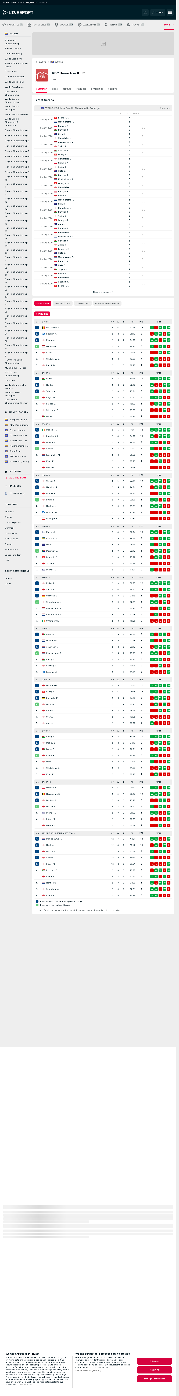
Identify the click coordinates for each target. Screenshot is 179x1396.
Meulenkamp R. (54, 608)
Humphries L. (52, 685)
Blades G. (51, 403)
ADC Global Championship (12, 374)
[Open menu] (170, 12)
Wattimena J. (52, 640)
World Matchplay (13, 53)
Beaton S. (51, 825)
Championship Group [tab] (107, 303)
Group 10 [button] (46, 782)
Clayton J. (50, 634)
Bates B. (50, 416)
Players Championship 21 (16, 259)
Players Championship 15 (16, 215)
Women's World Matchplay (13, 394)
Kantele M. (51, 532)
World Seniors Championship (12, 101)
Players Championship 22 (16, 266)
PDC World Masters (15, 76)
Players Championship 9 (17, 172)
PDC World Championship (12, 42)
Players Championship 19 (16, 244)
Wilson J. (50, 481)
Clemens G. (52, 595)
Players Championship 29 (16, 317)
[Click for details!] (103, 120)
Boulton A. (51, 333)
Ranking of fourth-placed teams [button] (58, 833)
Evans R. (50, 755)
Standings (97, 89)
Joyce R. (50, 563)
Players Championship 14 (16, 208)
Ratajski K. (51, 787)
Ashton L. (51, 448)
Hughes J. (51, 506)
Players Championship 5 (17, 151)
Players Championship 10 (16, 178)
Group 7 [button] (46, 629)
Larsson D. (51, 538)
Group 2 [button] (46, 373)
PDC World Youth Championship (14, 361)
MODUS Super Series (15, 367)
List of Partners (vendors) (88, 1370)
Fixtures (81, 89)
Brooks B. (51, 493)
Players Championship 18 (16, 237)
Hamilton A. (52, 487)
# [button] (36, 322)
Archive (112, 89)
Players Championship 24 (16, 281)
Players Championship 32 (16, 339)
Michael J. (51, 569)
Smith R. (50, 589)
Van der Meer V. (54, 614)
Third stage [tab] (83, 303)
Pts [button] (141, 322)
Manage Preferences (154, 1379)
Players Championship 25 (16, 288)
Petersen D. (52, 551)
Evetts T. (50, 499)
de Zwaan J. (52, 646)
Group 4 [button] (46, 475)
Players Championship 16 (16, 222)
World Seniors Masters (16, 114)
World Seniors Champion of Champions (12, 122)
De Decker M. (53, 327)
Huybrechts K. (53, 794)
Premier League (13, 48)
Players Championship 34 (16, 354)
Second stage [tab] (62, 303)
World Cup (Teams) (14, 87)
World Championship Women (15, 387)
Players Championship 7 (17, 161)
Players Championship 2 (17, 135)
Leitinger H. (51, 518)
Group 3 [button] (46, 424)
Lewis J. (50, 378)
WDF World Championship (12, 93)
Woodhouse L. (53, 602)
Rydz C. (50, 761)
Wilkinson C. (52, 410)
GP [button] (112, 322)
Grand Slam (11, 71)
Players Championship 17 (16, 230)
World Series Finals (14, 81)
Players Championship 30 (16, 325)
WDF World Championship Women (16, 401)
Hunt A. (49, 385)
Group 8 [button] (46, 680)
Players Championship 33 (16, 347)
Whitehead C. (53, 359)
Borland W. (51, 512)
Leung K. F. (51, 557)
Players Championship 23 (16, 273)
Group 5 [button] (46, 526)
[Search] (145, 12)
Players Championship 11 (16, 186)
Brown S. (50, 442)
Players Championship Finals (16, 65)
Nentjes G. (51, 346)
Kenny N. (50, 659)
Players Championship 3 (17, 140)
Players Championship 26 (16, 295)
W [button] (118, 322)
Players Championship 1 (17, 130)
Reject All (154, 1370)
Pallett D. (50, 365)
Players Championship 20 (16, 251)
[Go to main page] (27, 12)
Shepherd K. (52, 436)
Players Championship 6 (17, 156)
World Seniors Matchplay (12, 108)
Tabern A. (50, 391)
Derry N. (50, 467)
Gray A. (49, 352)
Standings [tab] (42, 314)
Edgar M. (50, 397)
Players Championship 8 (17, 166)
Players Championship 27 (16, 303)
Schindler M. (52, 698)
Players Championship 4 (17, 145)
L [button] (123, 322)
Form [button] (158, 322)
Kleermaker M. (53, 455)
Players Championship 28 (16, 310)
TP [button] (132, 322)
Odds (55, 89)
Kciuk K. (50, 461)
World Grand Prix (13, 58)
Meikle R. (50, 583)
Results (67, 89)
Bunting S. (51, 665)
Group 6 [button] (46, 577)
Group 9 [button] (46, 731)
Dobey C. (50, 742)
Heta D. (49, 544)
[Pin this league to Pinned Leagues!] (83, 73)
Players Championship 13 (16, 200)
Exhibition (10, 380)
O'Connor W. (52, 620)
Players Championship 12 (16, 193)
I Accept (154, 1361)
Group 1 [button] (46, 322)
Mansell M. (51, 429)
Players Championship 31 (16, 332)
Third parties (26, 1384)
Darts (42, 62)
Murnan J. (50, 340)
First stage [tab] (42, 303)
